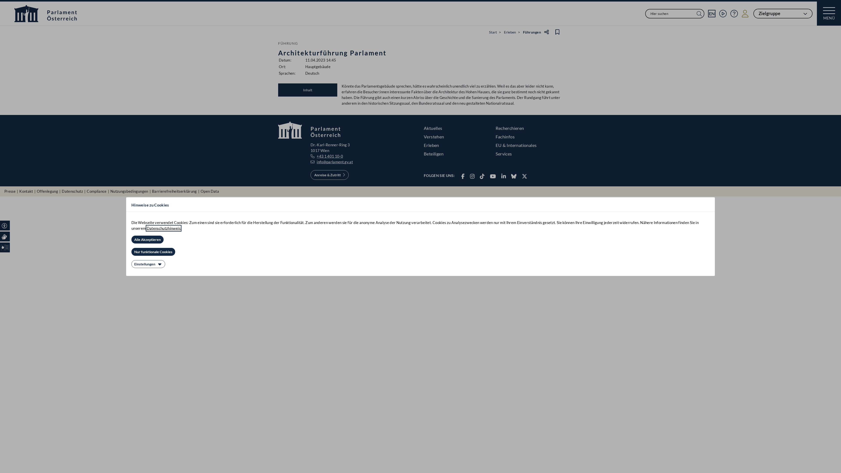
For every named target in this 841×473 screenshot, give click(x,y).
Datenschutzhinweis (163, 228)
